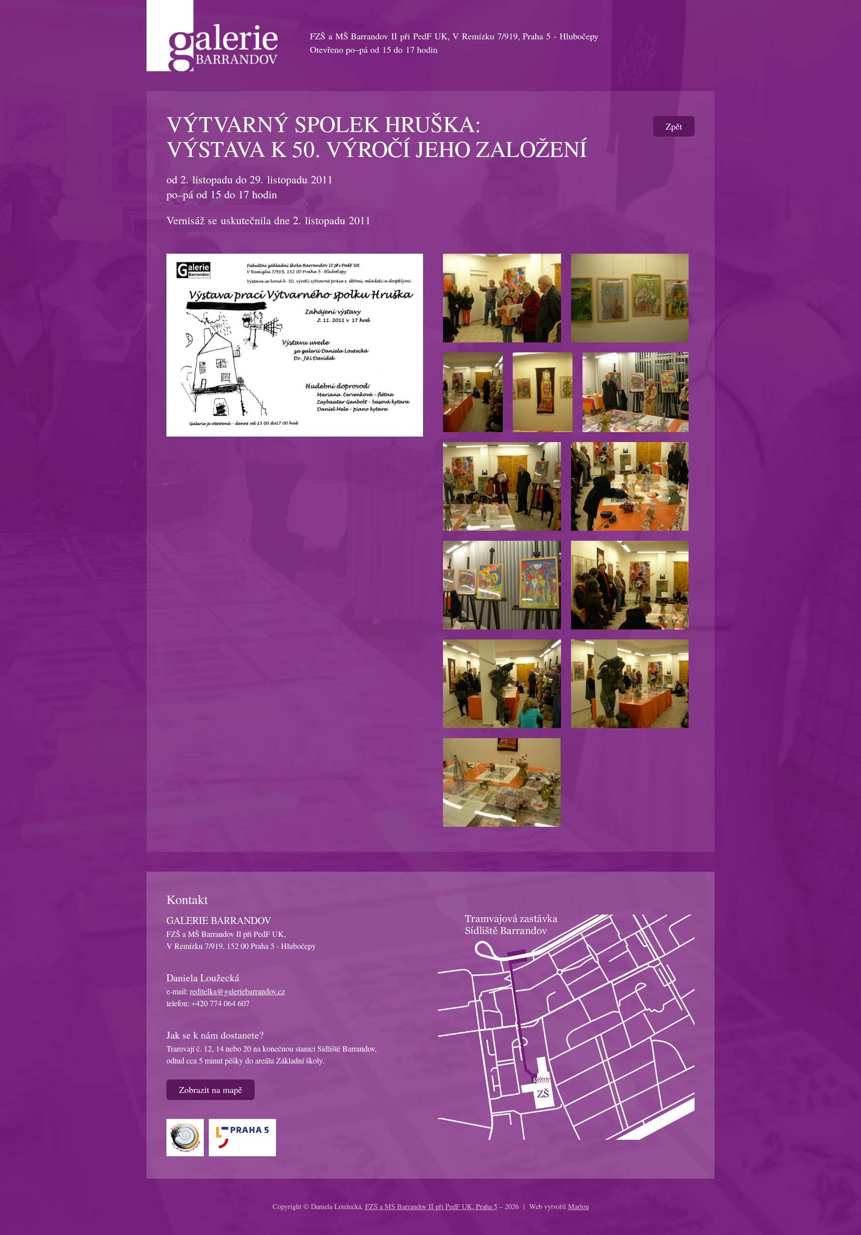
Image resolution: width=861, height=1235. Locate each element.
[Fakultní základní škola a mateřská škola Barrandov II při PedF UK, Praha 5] (187, 1136)
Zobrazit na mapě (210, 1089)
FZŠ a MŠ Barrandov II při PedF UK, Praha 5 (431, 1206)
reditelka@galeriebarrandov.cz (237, 991)
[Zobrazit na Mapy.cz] (566, 1026)
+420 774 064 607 (220, 1003)
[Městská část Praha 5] (245, 1136)
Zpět (674, 126)
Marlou (578, 1206)
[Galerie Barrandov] (212, 34)
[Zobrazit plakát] (294, 343)
